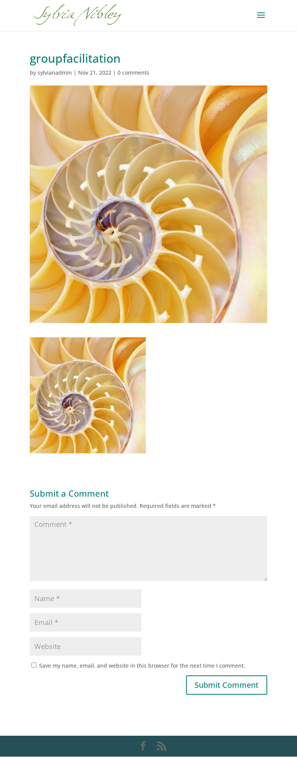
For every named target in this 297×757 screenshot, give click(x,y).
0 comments (133, 72)
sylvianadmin (55, 72)
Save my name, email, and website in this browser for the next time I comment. (142, 665)
